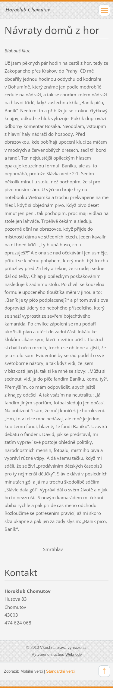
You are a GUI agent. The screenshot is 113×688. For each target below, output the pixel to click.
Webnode (73, 654)
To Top (104, 671)
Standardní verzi (60, 671)
